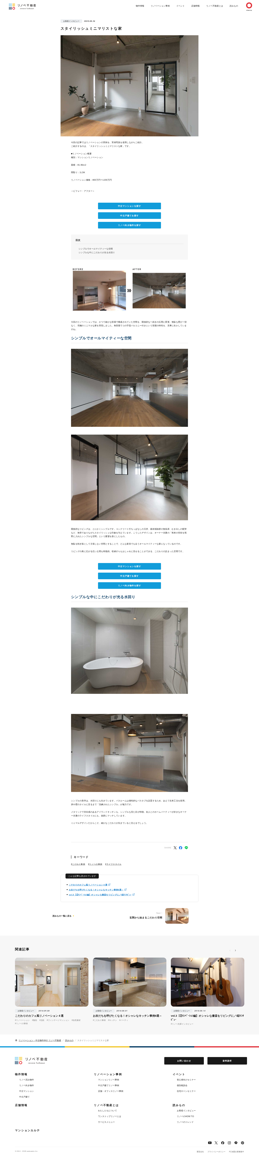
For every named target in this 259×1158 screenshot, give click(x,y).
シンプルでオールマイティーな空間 (96, 249)
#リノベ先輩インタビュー (182, 1024)
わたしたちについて (107, 1111)
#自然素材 (76, 1020)
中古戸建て (24, 1097)
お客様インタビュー (186, 1111)
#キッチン (112, 1020)
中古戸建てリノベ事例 (108, 1085)
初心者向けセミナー (186, 1080)
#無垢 (34, 1020)
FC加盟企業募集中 (236, 1152)
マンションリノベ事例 (108, 1080)
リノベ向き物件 (26, 1085)
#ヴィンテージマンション (58, 1020)
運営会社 (200, 1152)
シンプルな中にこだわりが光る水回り (97, 252)
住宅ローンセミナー (186, 1091)
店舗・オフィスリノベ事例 (110, 1091)
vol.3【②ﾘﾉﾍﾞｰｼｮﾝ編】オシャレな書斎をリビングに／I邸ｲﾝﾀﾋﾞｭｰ (100, 895)
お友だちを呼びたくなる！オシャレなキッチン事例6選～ (96, 890)
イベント (180, 6)
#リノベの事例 (95, 864)
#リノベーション (22, 1020)
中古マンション (26, 1091)
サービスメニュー (106, 1122)
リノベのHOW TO (185, 1116)
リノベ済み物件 (26, 1080)
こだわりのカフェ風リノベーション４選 (88, 885)
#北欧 (41, 1020)
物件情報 (140, 6)
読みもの (234, 6)
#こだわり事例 (78, 864)
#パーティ (123, 1020)
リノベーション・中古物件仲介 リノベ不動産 (40, 1040)
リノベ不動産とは (214, 6)
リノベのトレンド (185, 1122)
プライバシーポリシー (216, 1152)
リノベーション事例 (160, 6)
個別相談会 (182, 1085)
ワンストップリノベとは (109, 1116)
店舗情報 (195, 6)
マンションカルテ (27, 1130)
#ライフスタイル (113, 864)
